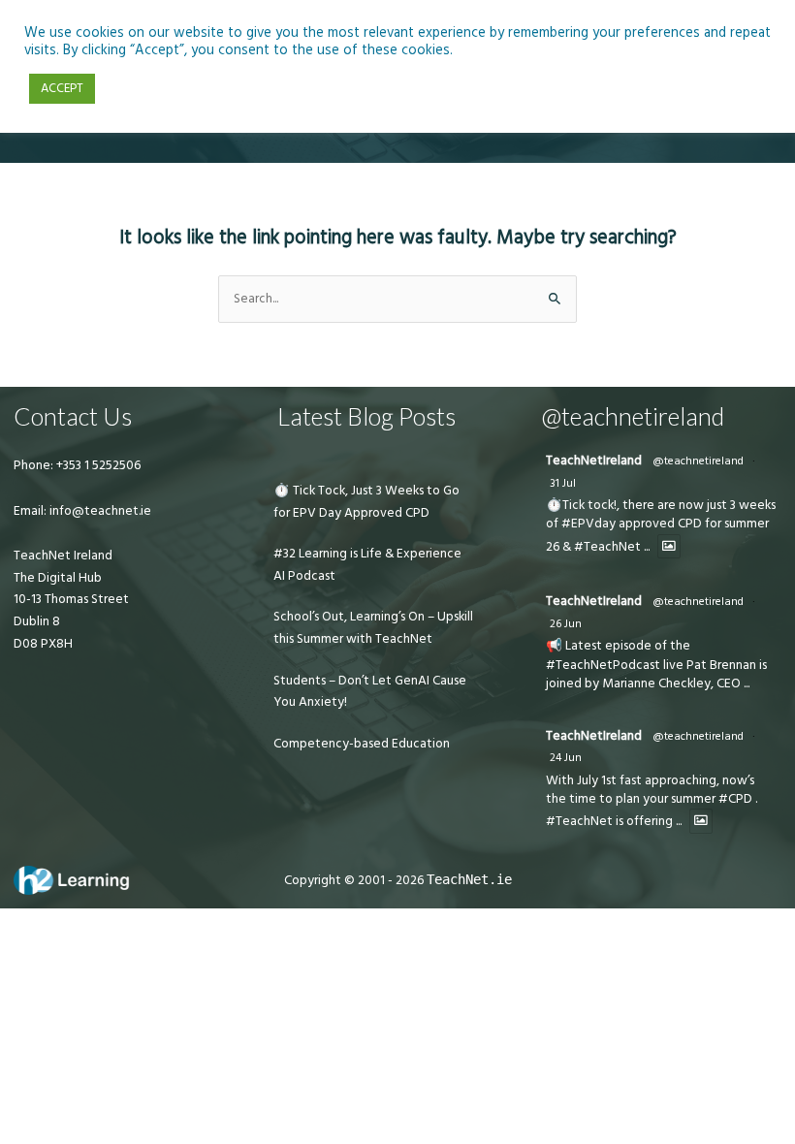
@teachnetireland (698, 461)
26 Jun (566, 624)
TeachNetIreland (594, 460)
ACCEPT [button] (62, 88)
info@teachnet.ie (99, 511)
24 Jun (566, 757)
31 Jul (563, 483)
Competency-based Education (361, 743)
